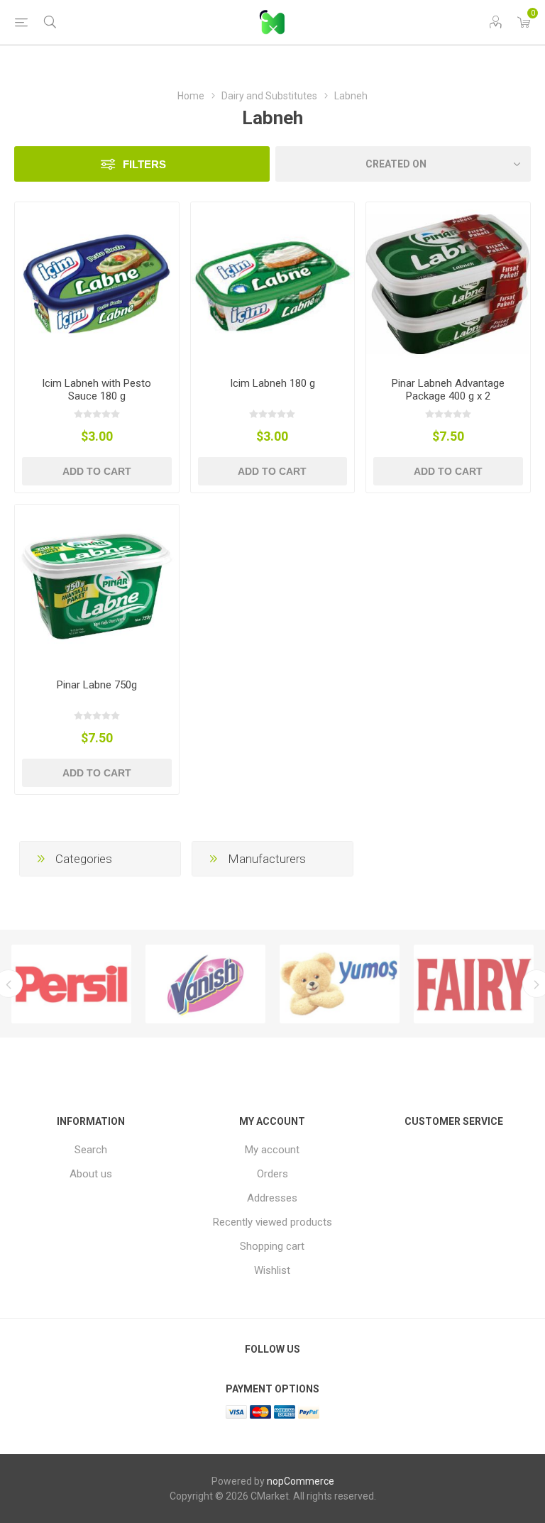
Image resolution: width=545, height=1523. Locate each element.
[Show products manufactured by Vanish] (205, 984)
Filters (144, 164)
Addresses (272, 1198)
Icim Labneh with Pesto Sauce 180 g (96, 389)
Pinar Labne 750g (97, 684)
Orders (272, 1173)
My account (272, 1149)
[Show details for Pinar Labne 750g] (97, 587)
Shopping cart (272, 1246)
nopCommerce (300, 1481)
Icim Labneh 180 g (272, 383)
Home (190, 95)
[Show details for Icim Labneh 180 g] (273, 284)
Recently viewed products (272, 1222)
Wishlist (272, 1270)
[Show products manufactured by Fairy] (474, 984)
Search (91, 1149)
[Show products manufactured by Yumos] (340, 984)
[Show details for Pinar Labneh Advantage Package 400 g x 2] (448, 284)
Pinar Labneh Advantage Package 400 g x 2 (448, 389)
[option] (71, 984)
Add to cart (96, 471)
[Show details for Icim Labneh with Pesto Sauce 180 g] (97, 284)
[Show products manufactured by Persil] (71, 984)
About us (91, 1173)
